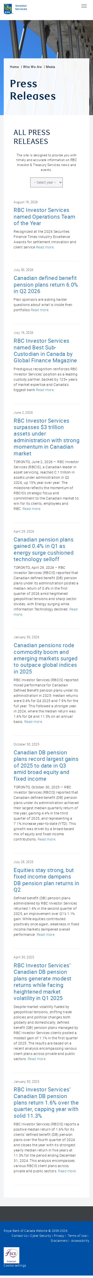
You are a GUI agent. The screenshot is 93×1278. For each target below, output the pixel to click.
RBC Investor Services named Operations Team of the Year (44, 216)
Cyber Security (40, 1236)
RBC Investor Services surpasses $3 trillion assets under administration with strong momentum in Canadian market (46, 437)
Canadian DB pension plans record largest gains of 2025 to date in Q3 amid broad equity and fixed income (46, 765)
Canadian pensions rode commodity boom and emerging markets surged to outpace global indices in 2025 (46, 658)
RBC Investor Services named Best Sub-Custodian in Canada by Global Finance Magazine (45, 351)
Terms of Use (77, 1236)
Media (50, 67)
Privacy (59, 1236)
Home (14, 67)
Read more (45, 247)
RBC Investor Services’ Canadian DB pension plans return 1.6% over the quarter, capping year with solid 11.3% (46, 1102)
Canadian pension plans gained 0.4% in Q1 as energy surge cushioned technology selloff (43, 549)
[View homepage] (15, 10)
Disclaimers (59, 1241)
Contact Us (20, 1236)
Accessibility (79, 1241)
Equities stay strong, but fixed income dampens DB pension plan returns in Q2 (46, 880)
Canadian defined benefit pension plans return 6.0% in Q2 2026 (46, 284)
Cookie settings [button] (15, 1265)
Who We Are (32, 67)
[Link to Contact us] (11, 1255)
